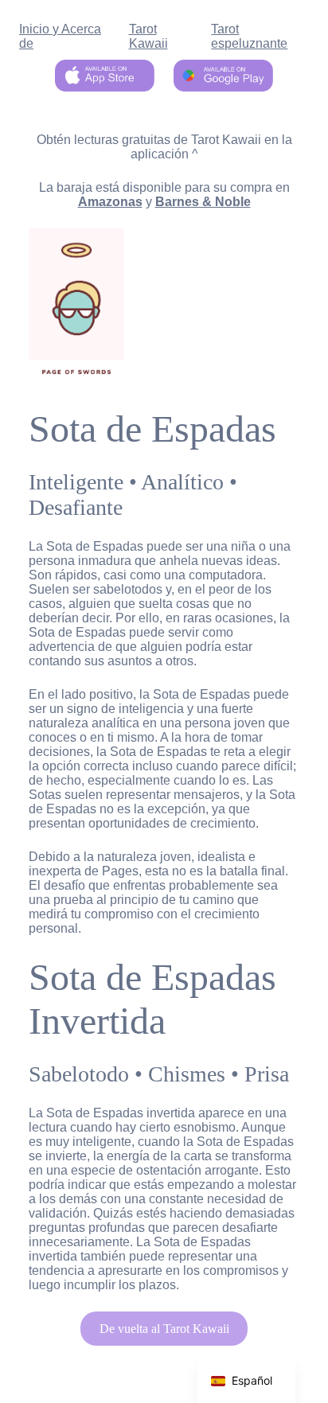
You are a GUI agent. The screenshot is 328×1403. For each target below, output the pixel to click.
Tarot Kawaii (148, 36)
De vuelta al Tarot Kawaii (164, 1328)
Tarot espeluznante (249, 36)
